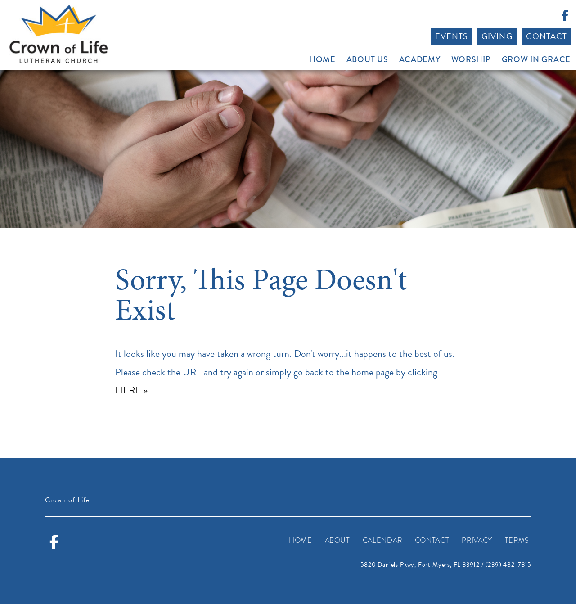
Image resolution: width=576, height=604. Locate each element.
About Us (367, 59)
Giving (497, 36)
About (337, 540)
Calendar (382, 540)
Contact (546, 36)
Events (451, 36)
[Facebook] (565, 17)
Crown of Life (58, 34)
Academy (420, 59)
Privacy (477, 540)
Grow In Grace (536, 59)
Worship (471, 59)
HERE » (131, 390)
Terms (517, 540)
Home (322, 59)
